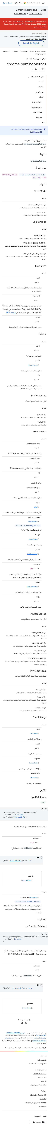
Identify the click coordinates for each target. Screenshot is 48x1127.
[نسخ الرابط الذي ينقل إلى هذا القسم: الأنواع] (37, 184)
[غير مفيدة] (27, 58)
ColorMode (33, 733)
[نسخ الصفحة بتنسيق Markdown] (36, 69)
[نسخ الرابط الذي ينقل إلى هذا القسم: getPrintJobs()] (28, 797)
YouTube (43, 1099)
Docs (43, 9)
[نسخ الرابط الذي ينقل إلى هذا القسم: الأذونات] (35, 154)
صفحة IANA (11, 312)
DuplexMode (33, 763)
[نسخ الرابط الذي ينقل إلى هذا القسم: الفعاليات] (35, 919)
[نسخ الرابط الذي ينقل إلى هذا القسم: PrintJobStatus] (28, 671)
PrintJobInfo (19, 817)
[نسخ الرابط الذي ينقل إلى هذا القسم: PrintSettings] (30, 717)
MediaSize (34, 778)
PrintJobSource (32, 554)
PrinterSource (32, 365)
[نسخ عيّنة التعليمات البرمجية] (46, 809)
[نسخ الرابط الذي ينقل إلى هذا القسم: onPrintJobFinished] (23, 926)
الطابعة (35, 507)
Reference (20, 13)
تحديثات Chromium (39, 1074)
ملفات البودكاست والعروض (38, 1085)
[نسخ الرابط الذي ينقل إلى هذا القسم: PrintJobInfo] (30, 431)
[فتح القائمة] (43, 3)
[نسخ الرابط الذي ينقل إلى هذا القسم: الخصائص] (38, 272)
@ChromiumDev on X (38, 1095)
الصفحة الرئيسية (41, 51)
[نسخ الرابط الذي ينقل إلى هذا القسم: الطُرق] (38, 790)
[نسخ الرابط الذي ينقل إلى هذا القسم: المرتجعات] (38, 891)
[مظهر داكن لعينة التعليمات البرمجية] (42, 809)
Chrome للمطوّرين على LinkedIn (35, 1102)
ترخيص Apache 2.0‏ (40, 1038)
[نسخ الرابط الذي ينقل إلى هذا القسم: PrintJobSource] (27, 614)
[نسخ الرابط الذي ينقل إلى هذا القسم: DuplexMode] (30, 222)
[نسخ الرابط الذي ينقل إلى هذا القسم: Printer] (36, 334)
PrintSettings (33, 539)
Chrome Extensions (26, 9)
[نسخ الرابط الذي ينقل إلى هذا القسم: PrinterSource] (29, 395)
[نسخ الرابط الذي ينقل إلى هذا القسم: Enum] (40, 198)
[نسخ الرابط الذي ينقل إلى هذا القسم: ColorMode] (31, 191)
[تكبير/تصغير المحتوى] (28, 77)
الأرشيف (43, 1081)
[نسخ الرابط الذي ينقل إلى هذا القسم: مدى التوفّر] (32, 168)
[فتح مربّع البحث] (20, 2)
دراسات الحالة (42, 1077)
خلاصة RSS (42, 1106)
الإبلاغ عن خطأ (42, 1060)
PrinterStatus (32, 521)
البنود (44, 1116)
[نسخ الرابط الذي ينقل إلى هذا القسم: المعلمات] (39, 833)
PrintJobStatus (32, 586)
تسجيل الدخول (7, 3)
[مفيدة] (30, 58)
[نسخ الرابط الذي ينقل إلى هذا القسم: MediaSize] (33, 266)
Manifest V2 (35, 13)
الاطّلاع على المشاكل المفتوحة (37, 1063)
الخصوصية (37, 1116)
